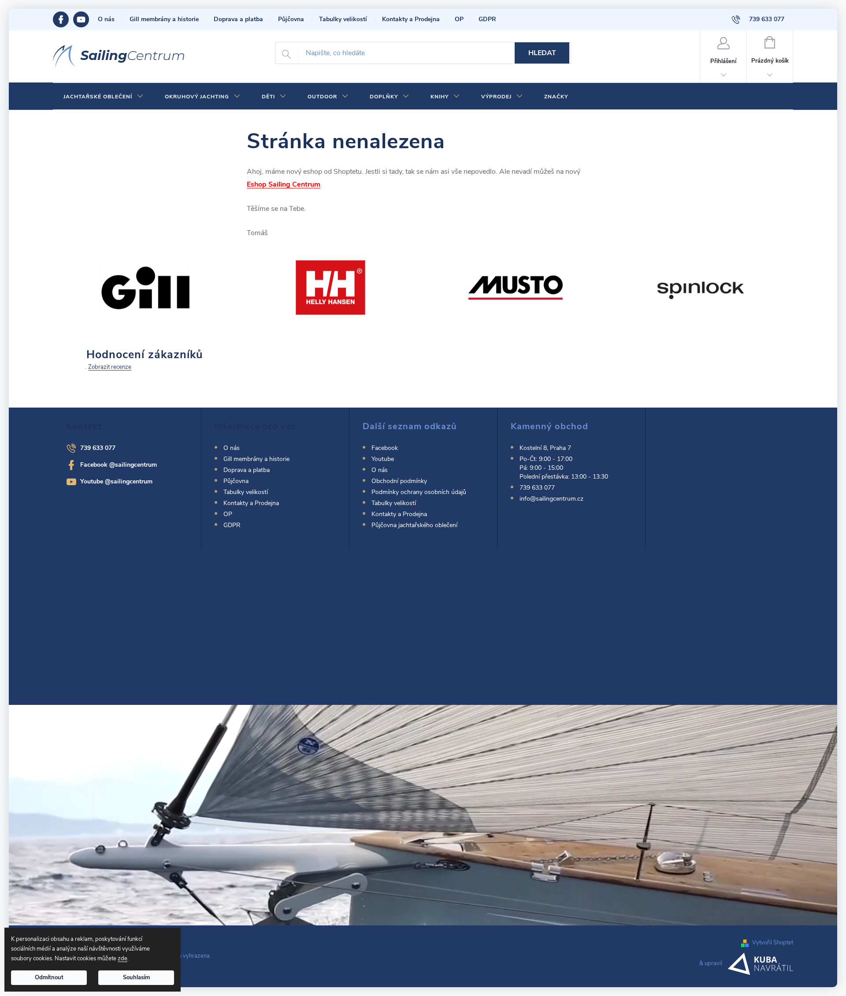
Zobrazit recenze (109, 367)
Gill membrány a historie (164, 19)
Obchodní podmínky (399, 481)
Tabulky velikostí (343, 19)
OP (459, 19)
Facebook (63, 19)
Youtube (85, 19)
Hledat (542, 53)
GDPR (487, 19)
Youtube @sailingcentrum (116, 481)
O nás (106, 19)
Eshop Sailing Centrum (283, 184)
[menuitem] (103, 96)
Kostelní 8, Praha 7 (545, 448)
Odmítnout (49, 977)
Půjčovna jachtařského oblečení (414, 525)
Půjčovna (291, 19)
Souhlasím (136, 977)
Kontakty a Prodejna (411, 19)
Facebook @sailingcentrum (118, 465)
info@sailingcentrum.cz (551, 498)
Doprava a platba (238, 19)
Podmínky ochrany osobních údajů (418, 492)
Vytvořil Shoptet (772, 943)
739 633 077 (97, 448)
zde (122, 958)
